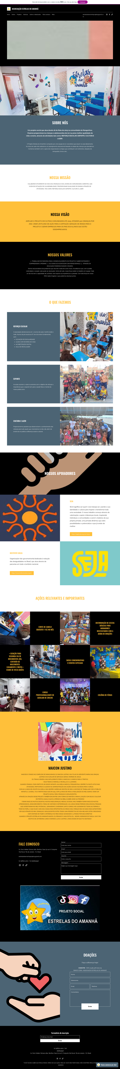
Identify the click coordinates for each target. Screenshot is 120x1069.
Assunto (63, 856)
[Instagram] (107, 14)
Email (63, 849)
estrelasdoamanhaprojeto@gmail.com (30, 856)
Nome (63, 842)
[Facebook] (109, 14)
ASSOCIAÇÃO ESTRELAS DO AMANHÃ (25, 8)
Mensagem (64, 862)
